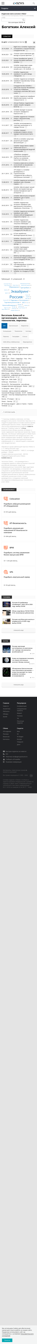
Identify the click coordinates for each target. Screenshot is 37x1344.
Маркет (19, 713)
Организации (13, 326)
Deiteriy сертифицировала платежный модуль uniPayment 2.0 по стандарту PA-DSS (24, 257)
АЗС (23, 303)
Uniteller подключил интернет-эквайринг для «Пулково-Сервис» (24, 182)
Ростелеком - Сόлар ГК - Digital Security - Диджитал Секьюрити (15, 348)
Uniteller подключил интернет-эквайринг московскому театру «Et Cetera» (24, 81)
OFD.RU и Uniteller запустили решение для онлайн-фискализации (24, 141)
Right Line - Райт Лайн (9, 379)
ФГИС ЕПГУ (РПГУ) (25, 285)
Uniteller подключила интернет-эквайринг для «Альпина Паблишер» (22, 221)
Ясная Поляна (21, 307)
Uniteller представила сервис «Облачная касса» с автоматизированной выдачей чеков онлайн (24, 148)
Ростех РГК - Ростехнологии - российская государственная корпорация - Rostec (15, 385)
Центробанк (25, 288)
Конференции (22, 706)
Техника (19, 716)
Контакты (6, 739)
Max (18, 731)
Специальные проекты (21, 709)
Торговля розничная (11, 302)
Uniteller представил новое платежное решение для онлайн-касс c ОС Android (23, 67)
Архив (5, 717)
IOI (27, 302)
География (15, 336)
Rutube (19, 739)
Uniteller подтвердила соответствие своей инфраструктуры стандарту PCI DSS (24, 250)
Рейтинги (6, 711)
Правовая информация (14, 762)
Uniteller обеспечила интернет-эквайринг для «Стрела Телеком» (24, 197)
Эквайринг (20, 291)
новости (30, 426)
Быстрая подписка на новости (16, 751)
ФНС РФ (27, 298)
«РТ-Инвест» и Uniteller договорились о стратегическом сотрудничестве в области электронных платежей (23, 173)
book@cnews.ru (6, 458)
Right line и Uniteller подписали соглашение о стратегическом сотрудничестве (24, 48)
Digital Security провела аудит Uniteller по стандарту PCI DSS (24, 270)
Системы (28, 331)
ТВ (18, 718)
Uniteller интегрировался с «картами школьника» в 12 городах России (23, 125)
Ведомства (24, 326)
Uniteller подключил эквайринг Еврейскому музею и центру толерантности (24, 98)
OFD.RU (26, 305)
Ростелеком (23, 300)
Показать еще (18, 630)
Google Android (14, 310)
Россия (16, 296)
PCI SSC (13, 307)
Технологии (18, 331)
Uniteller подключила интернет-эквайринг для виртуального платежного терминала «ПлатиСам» (22, 205)
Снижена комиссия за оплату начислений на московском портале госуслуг (24, 165)
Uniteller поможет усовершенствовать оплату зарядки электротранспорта (23, 132)
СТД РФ (28, 297)
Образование (14, 287)
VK (18, 734)
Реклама (6, 734)
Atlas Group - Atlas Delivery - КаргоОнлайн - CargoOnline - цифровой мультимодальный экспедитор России (16, 375)
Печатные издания (20, 722)
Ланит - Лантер (7, 401)
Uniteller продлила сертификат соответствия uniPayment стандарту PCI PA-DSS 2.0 (24, 228)
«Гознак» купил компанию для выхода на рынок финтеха (24, 54)
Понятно (7, 1340)
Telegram (20, 742)
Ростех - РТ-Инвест (8, 399)
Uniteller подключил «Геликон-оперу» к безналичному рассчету (24, 118)
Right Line (6, 307)
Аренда (19, 304)
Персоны (6, 336)
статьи (23, 428)
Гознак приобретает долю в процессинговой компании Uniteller (23, 60)
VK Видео (20, 737)
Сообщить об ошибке (13, 759)
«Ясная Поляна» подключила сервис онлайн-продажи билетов (23, 105)
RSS (7, 754)
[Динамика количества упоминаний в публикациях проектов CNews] (34, 42)
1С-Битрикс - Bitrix (8, 388)
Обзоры (5, 714)
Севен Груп (15, 285)
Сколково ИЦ (7, 284)
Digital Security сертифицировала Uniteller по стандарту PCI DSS (24, 264)
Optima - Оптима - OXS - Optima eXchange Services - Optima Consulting (16, 364)
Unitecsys (14, 308)
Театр (26, 295)
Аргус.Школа (5, 309)
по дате (4, 42)
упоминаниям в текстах (16, 42)
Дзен (18, 744)
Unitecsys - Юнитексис (9, 382)
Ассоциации (7, 331)
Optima (6, 290)
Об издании (7, 731)
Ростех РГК (6, 300)
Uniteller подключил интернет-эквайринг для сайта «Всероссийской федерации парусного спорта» (24, 214)
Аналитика (6, 709)
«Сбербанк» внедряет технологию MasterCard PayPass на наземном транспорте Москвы (22, 157)
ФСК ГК (7, 293)
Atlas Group (7, 285)
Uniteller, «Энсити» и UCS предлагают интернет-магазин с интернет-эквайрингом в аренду (24, 241)
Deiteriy (20, 306)
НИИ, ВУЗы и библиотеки (11, 342)
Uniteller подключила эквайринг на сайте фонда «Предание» (23, 74)
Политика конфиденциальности (16, 757)
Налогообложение (9, 305)
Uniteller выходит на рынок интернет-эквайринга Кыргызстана (23, 111)
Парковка (14, 300)
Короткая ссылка (10, 412)
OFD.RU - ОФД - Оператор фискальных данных (17, 354)
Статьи (24, 336)
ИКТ (4, 326)
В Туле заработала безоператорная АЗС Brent (23, 234)
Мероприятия (27, 342)
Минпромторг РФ (24, 283)
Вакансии (6, 737)
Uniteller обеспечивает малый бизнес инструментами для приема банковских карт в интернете (24, 190)
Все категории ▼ (16, 22)
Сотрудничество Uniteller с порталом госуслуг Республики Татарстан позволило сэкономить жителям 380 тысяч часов (24, 89)
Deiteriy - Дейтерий (8, 352)
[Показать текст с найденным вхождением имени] (26, 42)
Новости (6, 706)
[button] (33, 3)
